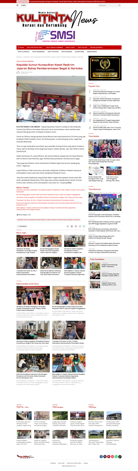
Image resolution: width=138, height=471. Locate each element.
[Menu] (17, 5)
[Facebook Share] (67, 226)
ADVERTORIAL (79, 52)
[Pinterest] (108, 457)
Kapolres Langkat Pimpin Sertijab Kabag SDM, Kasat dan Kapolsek (41, 442)
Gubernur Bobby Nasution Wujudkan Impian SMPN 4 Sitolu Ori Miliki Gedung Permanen (110, 275)
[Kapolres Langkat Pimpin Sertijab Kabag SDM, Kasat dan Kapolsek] (41, 434)
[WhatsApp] (116, 457)
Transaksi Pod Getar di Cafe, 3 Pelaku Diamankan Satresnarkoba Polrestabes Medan (45, 200)
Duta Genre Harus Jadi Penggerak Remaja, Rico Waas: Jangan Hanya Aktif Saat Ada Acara (113, 179)
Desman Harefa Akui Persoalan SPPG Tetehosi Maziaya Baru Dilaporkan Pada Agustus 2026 (96, 423)
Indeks (23, 5)
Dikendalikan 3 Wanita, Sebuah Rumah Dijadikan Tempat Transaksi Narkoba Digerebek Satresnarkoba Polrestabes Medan (46, 209)
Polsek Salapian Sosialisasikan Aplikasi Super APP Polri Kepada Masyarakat (23, 442)
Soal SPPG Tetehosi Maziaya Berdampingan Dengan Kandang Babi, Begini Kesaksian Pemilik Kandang (113, 442)
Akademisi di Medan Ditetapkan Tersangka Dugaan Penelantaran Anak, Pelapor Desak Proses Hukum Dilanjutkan (50, 191)
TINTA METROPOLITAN (34, 47)
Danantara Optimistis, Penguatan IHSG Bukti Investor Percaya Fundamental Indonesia (103, 251)
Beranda (19, 57)
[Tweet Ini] (71, 226)
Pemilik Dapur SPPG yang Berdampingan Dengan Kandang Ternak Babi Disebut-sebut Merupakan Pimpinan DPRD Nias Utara (113, 423)
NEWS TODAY (70, 47)
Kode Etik (61, 463)
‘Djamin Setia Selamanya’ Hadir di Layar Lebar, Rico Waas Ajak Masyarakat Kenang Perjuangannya (104, 161)
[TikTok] (120, 456)
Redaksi (53, 463)
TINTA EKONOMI (66, 52)
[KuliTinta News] (57, 19)
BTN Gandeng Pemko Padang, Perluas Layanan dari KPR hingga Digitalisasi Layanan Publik (104, 223)
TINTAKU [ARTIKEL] (96, 47)
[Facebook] (101, 457)
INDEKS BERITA (92, 52)
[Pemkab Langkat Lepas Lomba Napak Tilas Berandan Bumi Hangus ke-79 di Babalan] (77, 415)
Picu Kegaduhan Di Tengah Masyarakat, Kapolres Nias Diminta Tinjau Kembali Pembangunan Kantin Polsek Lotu (106, 121)
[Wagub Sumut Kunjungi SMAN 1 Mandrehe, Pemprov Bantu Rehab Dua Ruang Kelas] (95, 266)
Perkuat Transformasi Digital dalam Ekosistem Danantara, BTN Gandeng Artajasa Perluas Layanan (104, 244)
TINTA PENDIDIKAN (38, 52)
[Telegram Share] (79, 226)
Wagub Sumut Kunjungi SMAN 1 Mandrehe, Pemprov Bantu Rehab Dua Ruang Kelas (109, 265)
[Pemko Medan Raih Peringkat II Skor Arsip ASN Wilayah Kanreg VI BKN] (96, 171)
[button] (119, 5)
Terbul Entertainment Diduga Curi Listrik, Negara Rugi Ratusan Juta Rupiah (106, 92)
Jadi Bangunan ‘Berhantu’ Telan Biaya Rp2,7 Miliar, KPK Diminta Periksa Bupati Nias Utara (96, 442)
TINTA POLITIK (82, 47)
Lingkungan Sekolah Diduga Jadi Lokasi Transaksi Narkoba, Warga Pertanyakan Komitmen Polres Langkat (59, 423)
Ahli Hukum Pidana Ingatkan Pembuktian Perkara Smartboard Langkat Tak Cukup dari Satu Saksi (49, 197)
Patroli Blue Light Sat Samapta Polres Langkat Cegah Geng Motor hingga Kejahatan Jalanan (23, 423)
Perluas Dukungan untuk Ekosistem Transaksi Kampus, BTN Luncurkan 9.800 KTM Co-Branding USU (104, 215)
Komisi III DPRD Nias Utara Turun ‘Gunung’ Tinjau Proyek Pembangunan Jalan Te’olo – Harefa (107, 128)
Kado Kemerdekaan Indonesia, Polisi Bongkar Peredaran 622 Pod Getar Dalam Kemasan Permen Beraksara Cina (49, 204)
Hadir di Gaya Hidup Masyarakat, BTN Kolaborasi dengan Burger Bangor (101, 237)
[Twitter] (105, 457)
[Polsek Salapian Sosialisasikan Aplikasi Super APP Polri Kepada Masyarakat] (24, 434)
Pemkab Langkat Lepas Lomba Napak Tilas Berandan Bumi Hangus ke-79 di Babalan (77, 423)
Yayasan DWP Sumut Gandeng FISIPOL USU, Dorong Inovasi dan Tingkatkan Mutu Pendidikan (109, 284)
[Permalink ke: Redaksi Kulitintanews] (18, 73)
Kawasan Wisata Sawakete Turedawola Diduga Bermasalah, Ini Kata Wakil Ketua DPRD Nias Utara (107, 99)
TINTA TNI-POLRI (52, 52)
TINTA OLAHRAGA (23, 52)
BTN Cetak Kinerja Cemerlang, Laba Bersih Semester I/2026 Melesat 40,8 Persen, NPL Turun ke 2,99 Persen (104, 230)
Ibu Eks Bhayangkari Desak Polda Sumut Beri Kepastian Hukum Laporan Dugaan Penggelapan (48, 194)
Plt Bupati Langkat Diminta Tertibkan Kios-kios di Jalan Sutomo (76, 442)
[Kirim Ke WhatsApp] (83, 226)
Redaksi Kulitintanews (26, 72)
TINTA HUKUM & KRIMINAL (54, 47)
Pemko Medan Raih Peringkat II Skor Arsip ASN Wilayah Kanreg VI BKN (95, 179)
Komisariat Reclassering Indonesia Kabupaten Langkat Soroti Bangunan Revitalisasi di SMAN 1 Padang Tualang (60, 442)
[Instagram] (112, 457)
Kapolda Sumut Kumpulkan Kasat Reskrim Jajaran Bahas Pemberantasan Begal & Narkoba (48, 220)
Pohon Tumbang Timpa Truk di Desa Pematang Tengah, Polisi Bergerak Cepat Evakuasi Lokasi (41, 423)
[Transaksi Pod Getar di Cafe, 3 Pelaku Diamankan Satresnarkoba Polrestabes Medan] (27, 263)
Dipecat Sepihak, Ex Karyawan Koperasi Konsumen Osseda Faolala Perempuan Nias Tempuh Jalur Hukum (106, 114)
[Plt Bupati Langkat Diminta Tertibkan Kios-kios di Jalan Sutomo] (77, 434)
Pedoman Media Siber (74, 463)
